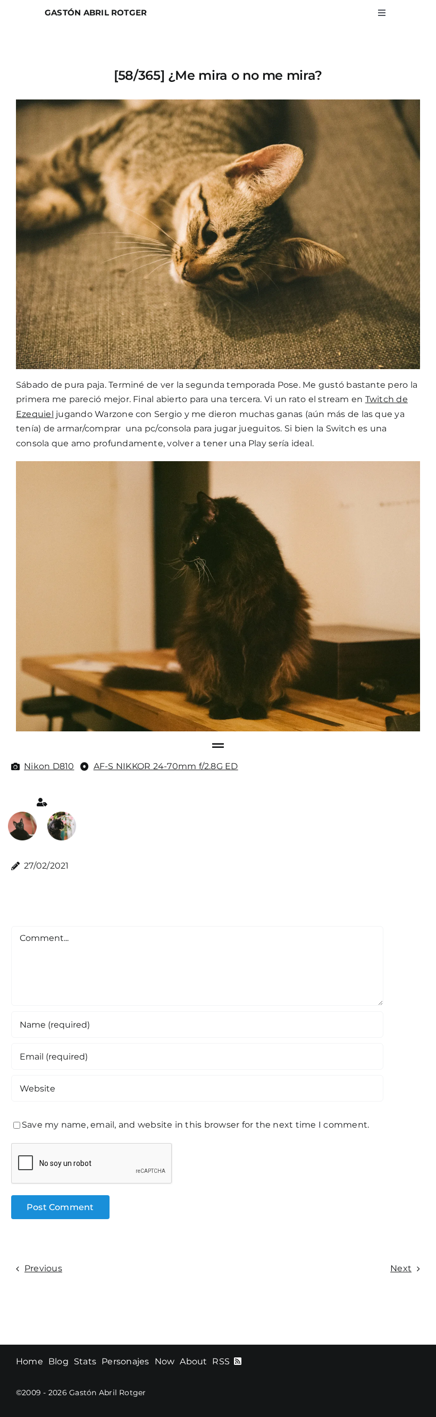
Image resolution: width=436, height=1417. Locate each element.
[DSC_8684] (61, 816)
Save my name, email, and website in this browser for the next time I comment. (195, 1125)
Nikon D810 (49, 766)
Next (401, 1268)
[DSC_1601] (22, 816)
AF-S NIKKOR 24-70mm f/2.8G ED (166, 766)
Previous (43, 1268)
